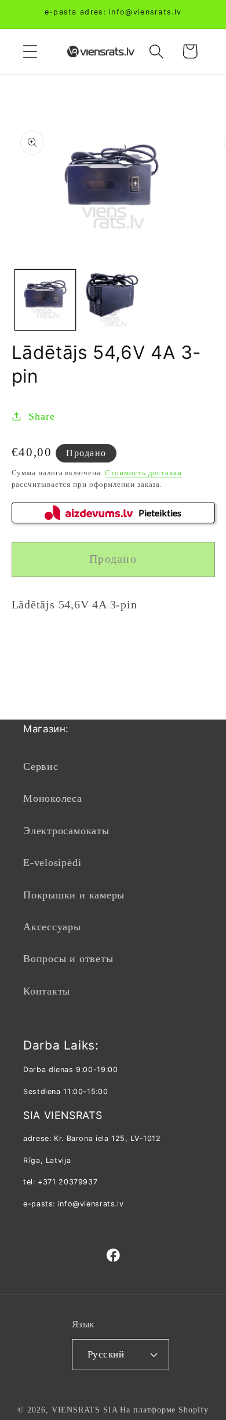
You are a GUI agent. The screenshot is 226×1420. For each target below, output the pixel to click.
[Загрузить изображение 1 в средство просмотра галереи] (45, 300)
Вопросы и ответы (68, 958)
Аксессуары (52, 927)
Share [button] (41, 416)
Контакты (46, 991)
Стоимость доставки (143, 472)
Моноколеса (52, 798)
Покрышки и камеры (74, 895)
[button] (29, 51)
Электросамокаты (66, 830)
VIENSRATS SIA (85, 1409)
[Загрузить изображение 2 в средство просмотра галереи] (113, 300)
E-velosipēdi (52, 862)
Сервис (41, 766)
